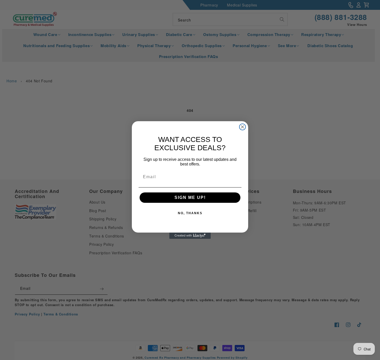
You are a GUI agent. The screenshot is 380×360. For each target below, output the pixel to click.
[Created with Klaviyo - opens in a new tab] (190, 236)
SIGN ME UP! (190, 197)
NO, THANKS (190, 213)
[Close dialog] (242, 127)
